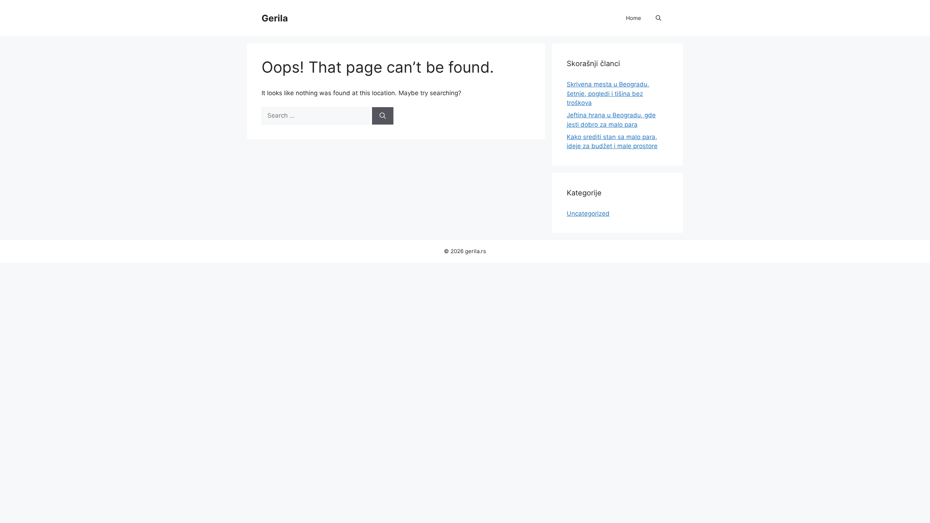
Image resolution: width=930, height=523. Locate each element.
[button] (658, 18)
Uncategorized (588, 213)
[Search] (382, 116)
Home (633, 18)
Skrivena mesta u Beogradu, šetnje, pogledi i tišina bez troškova (608, 93)
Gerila (275, 18)
